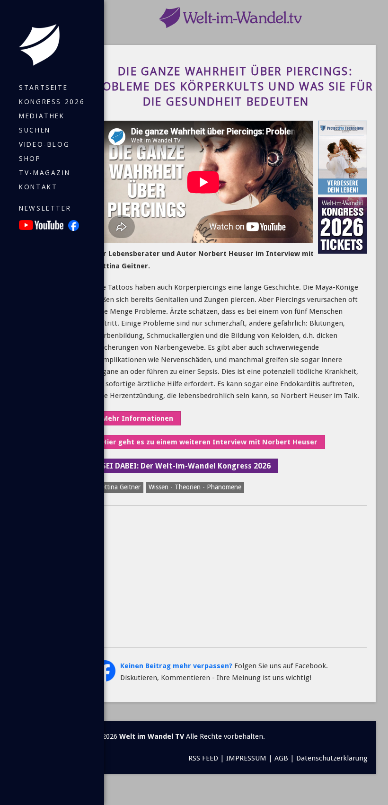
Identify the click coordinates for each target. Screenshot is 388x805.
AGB (281, 758)
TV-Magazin (44, 172)
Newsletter (45, 208)
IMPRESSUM (246, 758)
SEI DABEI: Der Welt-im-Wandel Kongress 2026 (186, 465)
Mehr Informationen (137, 418)
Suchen (35, 130)
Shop (30, 158)
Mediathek (42, 116)
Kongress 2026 (52, 101)
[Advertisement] (230, 576)
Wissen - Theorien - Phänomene (195, 487)
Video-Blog (44, 144)
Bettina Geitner (119, 487)
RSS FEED (203, 758)
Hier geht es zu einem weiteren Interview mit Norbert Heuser (209, 442)
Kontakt (38, 187)
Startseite (43, 87)
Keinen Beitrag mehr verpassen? (176, 666)
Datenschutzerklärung (332, 758)
